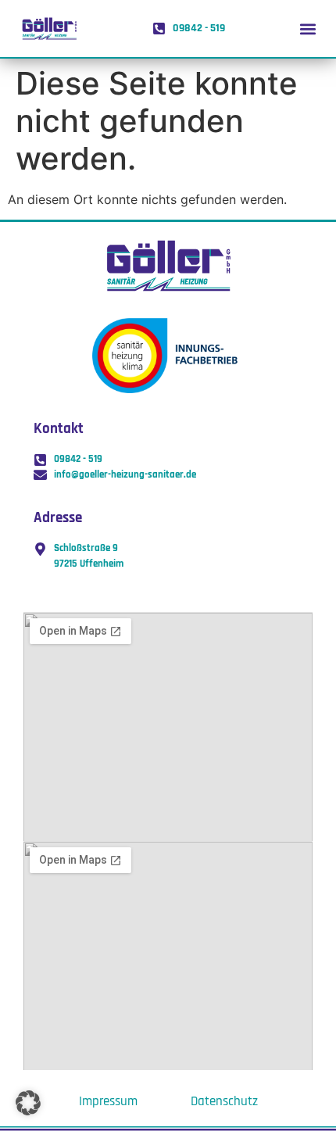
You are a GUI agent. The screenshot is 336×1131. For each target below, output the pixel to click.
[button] (307, 28)
